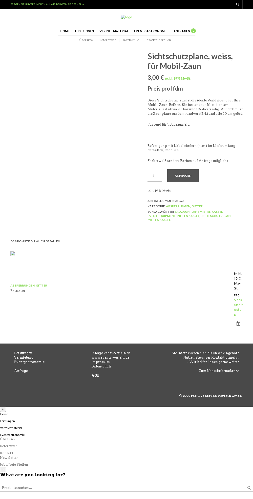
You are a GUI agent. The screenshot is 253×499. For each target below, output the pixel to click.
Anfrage (21, 371)
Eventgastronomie (150, 31)
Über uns (86, 40)
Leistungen (84, 31)
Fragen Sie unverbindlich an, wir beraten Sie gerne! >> (47, 4)
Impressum (100, 362)
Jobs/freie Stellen (158, 40)
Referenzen (107, 40)
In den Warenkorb (238, 323)
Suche (249, 488)
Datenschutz (101, 366)
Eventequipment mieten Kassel (173, 216)
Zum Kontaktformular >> (219, 371)
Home (64, 31)
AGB (95, 375)
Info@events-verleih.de (110, 353)
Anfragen (183, 175)
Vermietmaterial (114, 31)
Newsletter (9, 458)
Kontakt (129, 40)
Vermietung (23, 357)
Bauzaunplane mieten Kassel (198, 211)
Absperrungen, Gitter (184, 206)
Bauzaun (17, 291)
